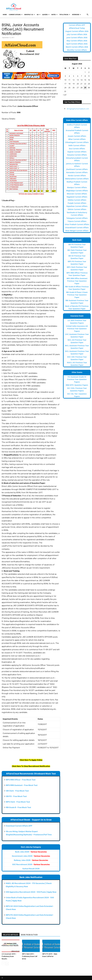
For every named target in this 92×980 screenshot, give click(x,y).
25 (69, 87)
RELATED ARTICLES (10, 935)
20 (78, 84)
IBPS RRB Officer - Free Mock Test (20, 780)
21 (81, 84)
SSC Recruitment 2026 (31, 864)
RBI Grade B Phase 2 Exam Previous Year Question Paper (77, 294)
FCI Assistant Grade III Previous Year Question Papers (77, 379)
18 (69, 84)
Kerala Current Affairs (77, 175)
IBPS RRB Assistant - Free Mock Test (21, 785)
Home (5, 14)
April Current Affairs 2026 (76, 44)
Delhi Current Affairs (76, 145)
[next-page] (7, 963)
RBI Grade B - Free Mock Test (18, 807)
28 (81, 87)
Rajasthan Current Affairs (76, 206)
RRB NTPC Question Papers (77, 385)
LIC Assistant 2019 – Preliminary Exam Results (9, 956)
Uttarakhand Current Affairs (77, 227)
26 (74, 87)
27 (78, 87)
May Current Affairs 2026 (77, 40)
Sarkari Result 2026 (31, 868)
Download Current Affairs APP (19, 826)
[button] (87, 14)
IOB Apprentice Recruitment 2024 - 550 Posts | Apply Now (31, 892)
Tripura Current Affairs (77, 221)
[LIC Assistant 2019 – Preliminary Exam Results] (11, 946)
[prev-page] (3, 963)
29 (85, 87)
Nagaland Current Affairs (77, 197)
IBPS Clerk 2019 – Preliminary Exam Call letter (29, 956)
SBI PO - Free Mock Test (16, 796)
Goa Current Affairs (77, 148)
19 (74, 84)
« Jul (64, 94)
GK (38, 14)
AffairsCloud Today (77, 28)
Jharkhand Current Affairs (77, 169)
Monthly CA (28, 14)
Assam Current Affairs (77, 136)
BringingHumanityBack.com (78, 109)
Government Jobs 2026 (31, 856)
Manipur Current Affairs (77, 187)
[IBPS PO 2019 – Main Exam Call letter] (51, 946)
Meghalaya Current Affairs (77, 190)
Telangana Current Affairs (77, 218)
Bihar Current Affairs (77, 139)
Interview (75, 14)
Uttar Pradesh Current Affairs (77, 224)
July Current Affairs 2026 (77, 34)
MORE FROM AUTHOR (29, 935)
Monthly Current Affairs (77, 50)
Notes (53, 14)
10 (65, 80)
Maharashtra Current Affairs (77, 178)
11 (69, 80)
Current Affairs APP (77, 25)
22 (85, 84)
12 (74, 80)
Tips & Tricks (63, 14)
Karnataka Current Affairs (77, 172)
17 (65, 84)
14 (81, 80)
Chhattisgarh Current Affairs (77, 142)
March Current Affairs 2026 (77, 47)
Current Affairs (15, 14)
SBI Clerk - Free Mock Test (17, 791)
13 (78, 80)
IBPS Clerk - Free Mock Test (18, 802)
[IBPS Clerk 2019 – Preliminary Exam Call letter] (31, 946)
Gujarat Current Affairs (76, 152)
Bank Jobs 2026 (31, 852)
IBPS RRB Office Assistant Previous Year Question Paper (76, 281)
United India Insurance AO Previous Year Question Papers (77, 328)
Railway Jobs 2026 (31, 860)
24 (65, 87)
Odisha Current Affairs (77, 200)
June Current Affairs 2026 (76, 37)
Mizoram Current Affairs (77, 194)
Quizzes (45, 14)
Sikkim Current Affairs (77, 209)
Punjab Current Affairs (77, 203)
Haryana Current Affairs (77, 155)
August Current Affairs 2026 (76, 31)
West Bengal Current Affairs (76, 230)
